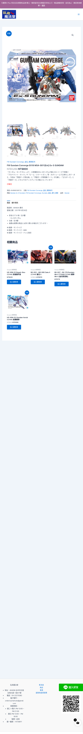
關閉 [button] (43, 6)
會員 (41, 690)
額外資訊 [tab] (15, 203)
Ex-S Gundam (20, 193)
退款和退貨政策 (41, 693)
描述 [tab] (8, 203)
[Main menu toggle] (79, 14)
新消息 (41, 685)
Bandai (12, 193)
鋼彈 (56, 193)
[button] (73, 35)
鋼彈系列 (32, 162)
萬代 (53, 193)
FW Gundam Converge (15, 162)
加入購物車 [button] (14, 282)
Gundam (44, 193)
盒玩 (26, 162)
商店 (41, 688)
